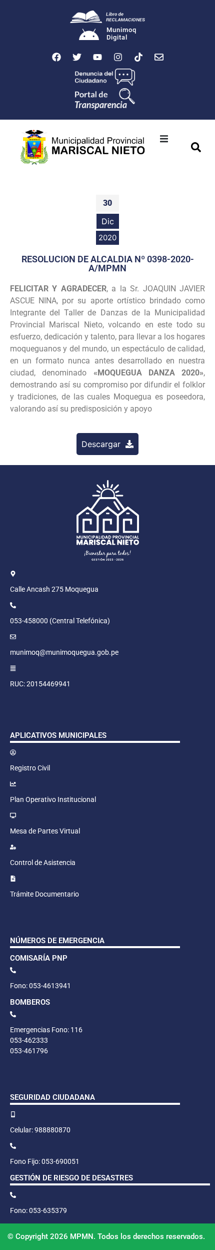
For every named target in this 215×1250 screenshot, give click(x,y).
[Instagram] (118, 57)
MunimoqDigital (121, 34)
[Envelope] (159, 57)
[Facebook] (57, 57)
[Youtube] (97, 57)
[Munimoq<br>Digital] (89, 36)
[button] (164, 139)
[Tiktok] (139, 57)
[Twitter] (77, 57)
